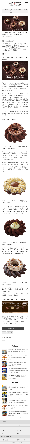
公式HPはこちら (13, 328)
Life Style (19, 430)
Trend (3, 425)
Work (18, 433)
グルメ (4, 332)
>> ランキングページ (23, 418)
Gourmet (4, 428)
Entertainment (20, 428)
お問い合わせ (5, 440)
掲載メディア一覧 (21, 440)
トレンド (10, 332)
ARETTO (5, 9)
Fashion (4, 430)
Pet (2, 433)
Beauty (18, 425)
